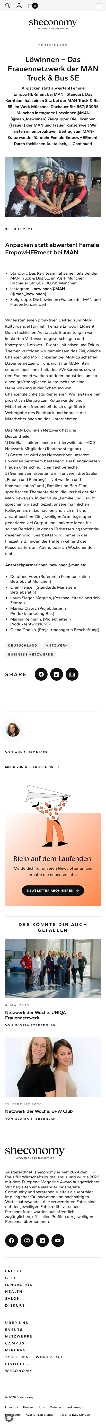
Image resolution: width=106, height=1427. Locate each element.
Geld (11, 1278)
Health (14, 1291)
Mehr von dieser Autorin (29, 767)
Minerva (15, 1350)
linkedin (56, 674)
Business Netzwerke (30, 654)
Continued (82, 143)
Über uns (16, 1323)
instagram (27, 1240)
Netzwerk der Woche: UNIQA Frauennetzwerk (35, 1015)
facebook (41, 674)
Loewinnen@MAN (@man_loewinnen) (37, 291)
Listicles (16, 1364)
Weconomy (19, 1371)
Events (14, 1329)
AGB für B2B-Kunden (40, 1414)
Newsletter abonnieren (50, 890)
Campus (15, 1343)
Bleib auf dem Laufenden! (53, 859)
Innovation (19, 1285)
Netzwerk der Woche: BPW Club (39, 1111)
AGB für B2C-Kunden (75, 1414)
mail (72, 674)
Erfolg (14, 1271)
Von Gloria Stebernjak (30, 1025)
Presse (28, 1407)
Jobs (41, 1407)
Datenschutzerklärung (66, 1407)
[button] (9, 1417)
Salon (12, 1298)
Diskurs (15, 1305)
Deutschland (23, 645)
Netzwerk (57, 645)
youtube (57, 1240)
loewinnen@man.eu (67, 564)
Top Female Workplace (34, 1357)
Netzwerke (19, 1336)
